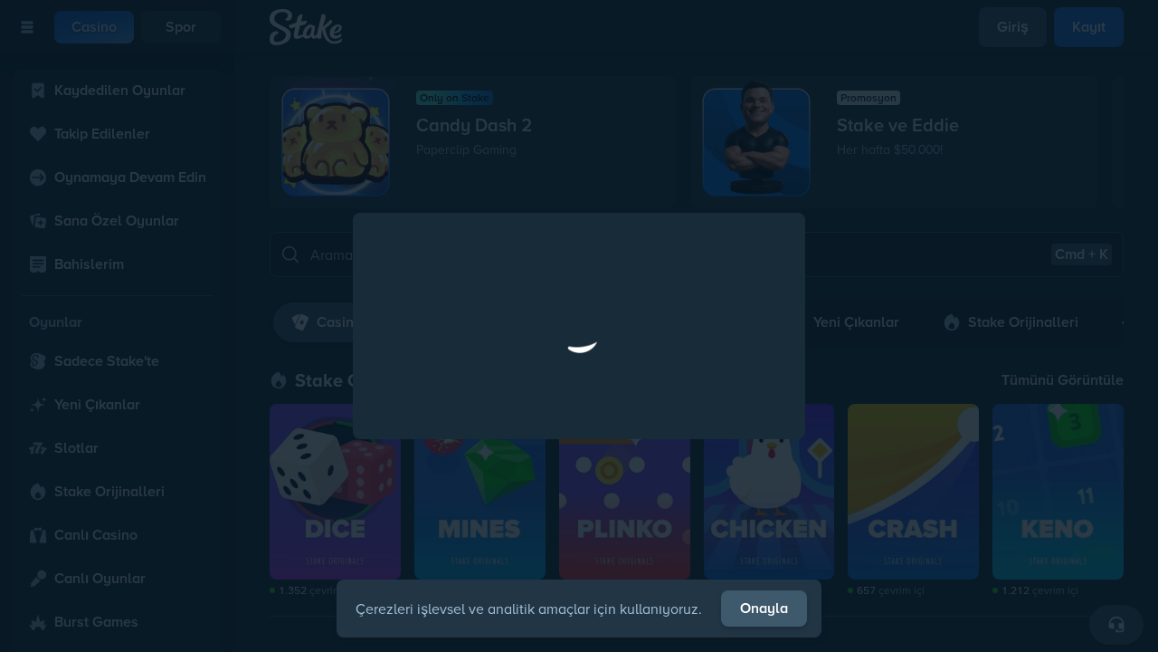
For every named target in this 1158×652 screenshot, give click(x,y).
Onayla (764, 608)
